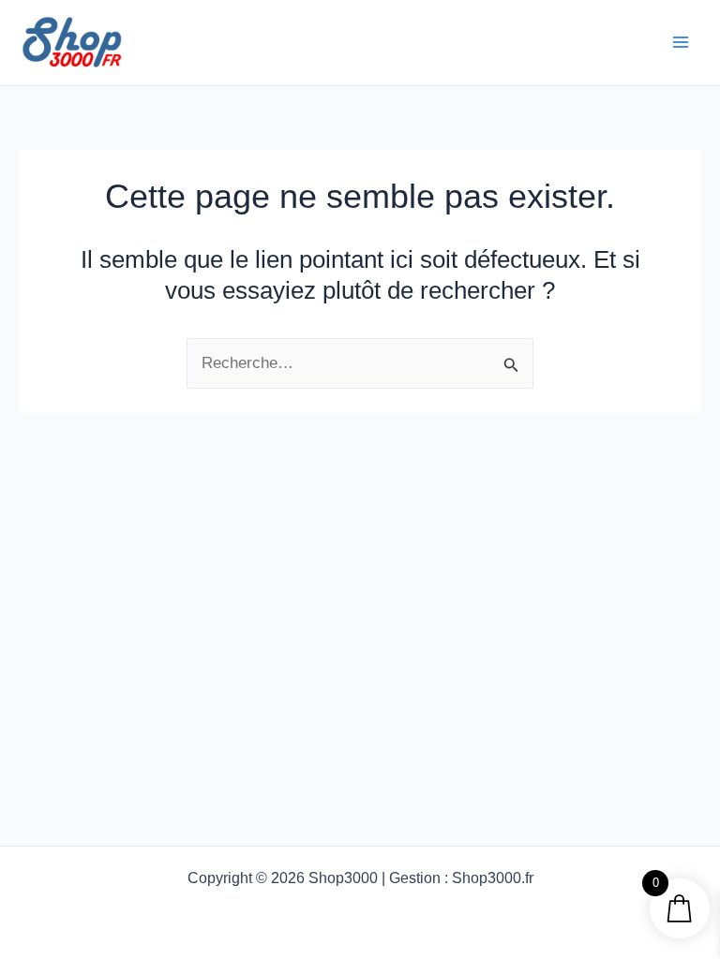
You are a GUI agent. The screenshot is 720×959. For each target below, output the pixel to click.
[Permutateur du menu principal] (680, 42)
